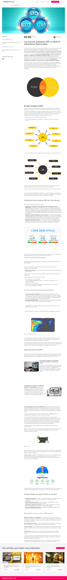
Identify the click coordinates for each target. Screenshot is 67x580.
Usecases (47, 1)
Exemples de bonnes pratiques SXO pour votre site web (11, 43)
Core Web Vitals (55, 219)
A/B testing (29, 305)
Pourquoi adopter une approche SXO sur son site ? (11, 50)
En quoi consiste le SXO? (7, 39)
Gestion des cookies (57, 578)
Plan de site (63, 578)
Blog (9, 5)
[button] (37, 2)
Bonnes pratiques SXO (16, 5)
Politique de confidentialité (47, 578)
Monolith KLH (4, 5)
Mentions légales (39, 578)
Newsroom (34, 578)
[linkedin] (15, 578)
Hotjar (25, 428)
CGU (52, 578)
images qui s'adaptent (33, 280)
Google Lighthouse (28, 454)
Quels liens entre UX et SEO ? (8, 46)
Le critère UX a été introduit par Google (32, 261)
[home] (9, 1)
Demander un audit (55, 1)
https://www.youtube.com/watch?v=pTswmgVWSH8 (35, 257)
